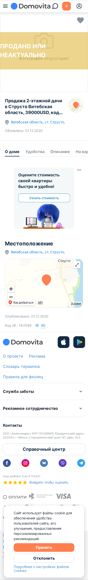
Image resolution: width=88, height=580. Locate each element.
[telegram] (81, 463)
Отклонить (44, 558)
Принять (44, 547)
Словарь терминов (21, 366)
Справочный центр (44, 449)
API (40, 302)
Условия (76, 303)
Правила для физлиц (23, 376)
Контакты (12, 425)
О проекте (13, 356)
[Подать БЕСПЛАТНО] (66, 6)
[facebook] (7, 463)
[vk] (44, 463)
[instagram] (25, 463)
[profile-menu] (79, 6)
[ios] (63, 342)
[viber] (62, 463)
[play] (79, 342)
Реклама (37, 356)
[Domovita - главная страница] (30, 6)
